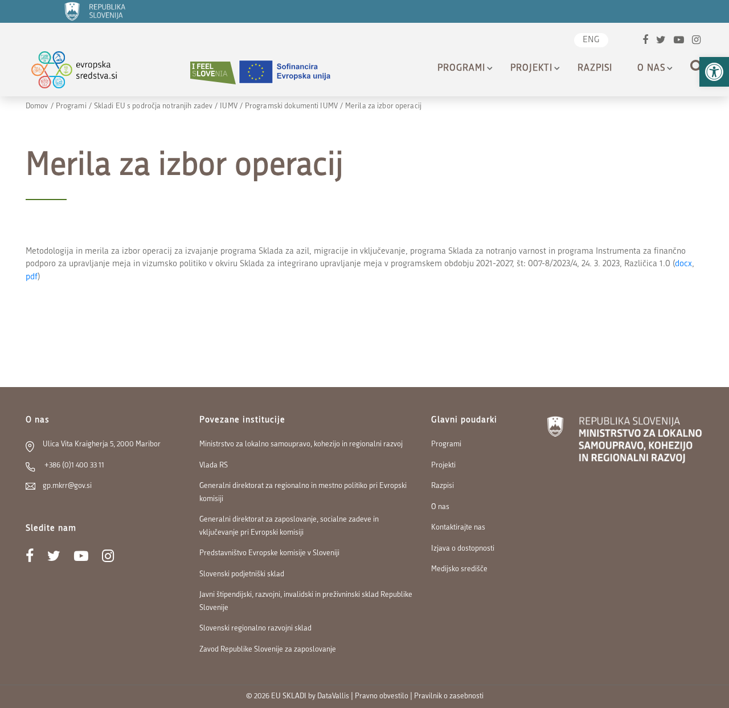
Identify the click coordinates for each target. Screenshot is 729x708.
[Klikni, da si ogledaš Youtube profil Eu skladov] (679, 41)
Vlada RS (213, 465)
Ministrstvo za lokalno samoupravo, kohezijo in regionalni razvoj (301, 444)
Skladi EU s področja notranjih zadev (153, 106)
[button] (714, 72)
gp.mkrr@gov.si (67, 486)
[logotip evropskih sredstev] (84, 72)
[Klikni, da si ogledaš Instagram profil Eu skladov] (696, 41)
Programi (461, 68)
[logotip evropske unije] (291, 72)
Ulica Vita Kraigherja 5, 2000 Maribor (102, 444)
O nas (651, 68)
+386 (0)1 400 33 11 (73, 465)
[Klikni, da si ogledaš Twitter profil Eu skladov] (661, 41)
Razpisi (595, 68)
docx (683, 264)
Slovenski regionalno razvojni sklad (255, 628)
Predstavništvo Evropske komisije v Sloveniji (269, 553)
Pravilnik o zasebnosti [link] (449, 696)
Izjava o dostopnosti (462, 548)
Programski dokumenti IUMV (291, 106)
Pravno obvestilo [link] (381, 696)
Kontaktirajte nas (458, 527)
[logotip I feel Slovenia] (213, 72)
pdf (32, 277)
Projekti (531, 68)
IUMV (228, 106)
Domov (37, 106)
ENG (591, 40)
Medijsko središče (459, 569)
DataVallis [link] (333, 696)
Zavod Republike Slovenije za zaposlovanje (267, 649)
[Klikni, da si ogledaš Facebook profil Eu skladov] (645, 41)
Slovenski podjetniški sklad (241, 574)
